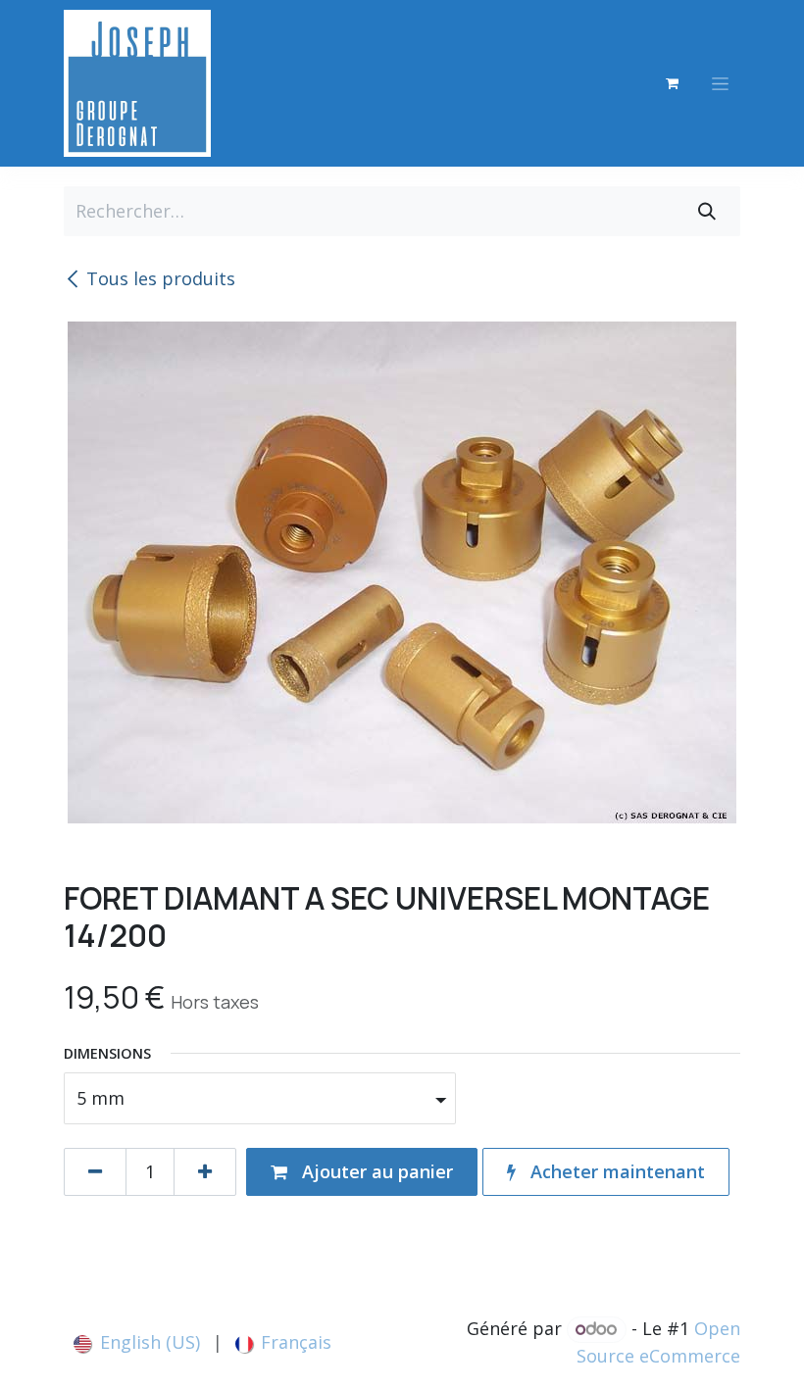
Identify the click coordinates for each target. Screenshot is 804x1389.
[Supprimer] (95, 1172)
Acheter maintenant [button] (615, 1171)
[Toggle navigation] (720, 84)
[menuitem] (137, 1342)
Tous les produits (160, 278)
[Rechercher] (707, 211)
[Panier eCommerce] (671, 83)
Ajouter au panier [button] (375, 1171)
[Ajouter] (205, 1172)
